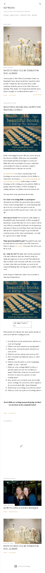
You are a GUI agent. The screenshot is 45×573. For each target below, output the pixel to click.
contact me (25, 15)
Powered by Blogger (24, 566)
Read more (37, 95)
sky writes (9, 8)
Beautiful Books (9, 174)
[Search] (40, 3)
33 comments (13, 511)
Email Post (12, 413)
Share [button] (5, 95)
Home (6, 15)
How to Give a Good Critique (20, 507)
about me (14, 15)
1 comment (12, 95)
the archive (19, 246)
